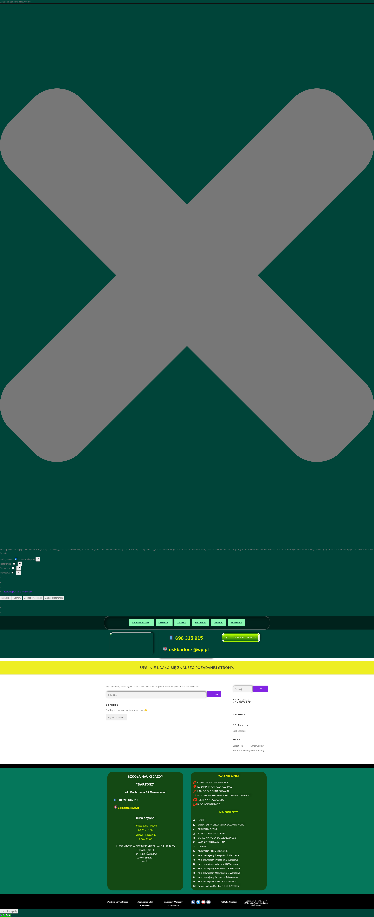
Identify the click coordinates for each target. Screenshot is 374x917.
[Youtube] (203, 902)
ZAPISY (181, 622)
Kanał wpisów (257, 745)
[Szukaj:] (156, 694)
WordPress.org (257, 750)
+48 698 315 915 (127, 800)
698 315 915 (188, 638)
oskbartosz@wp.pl (189, 649)
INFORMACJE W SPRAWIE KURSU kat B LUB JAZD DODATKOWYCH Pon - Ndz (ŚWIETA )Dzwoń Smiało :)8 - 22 (145, 854)
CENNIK (218, 622)
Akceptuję (6, 597)
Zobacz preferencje (33, 597)
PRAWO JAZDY (140, 622)
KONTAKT (236, 622)
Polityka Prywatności (117, 902)
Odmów (17, 597)
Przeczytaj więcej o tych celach (17, 591)
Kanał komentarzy (241, 750)
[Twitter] (198, 902)
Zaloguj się (238, 745)
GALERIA (200, 622)
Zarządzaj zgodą (9, 911)
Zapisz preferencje (54, 597)
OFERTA (163, 622)
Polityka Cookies (229, 902)
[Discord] (208, 902)
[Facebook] (193, 902)
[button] (187, 276)
